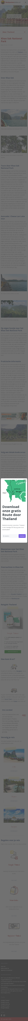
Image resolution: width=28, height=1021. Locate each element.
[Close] (25, 480)
